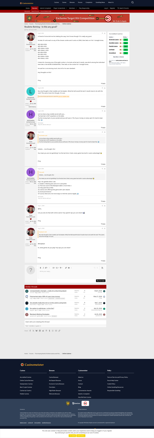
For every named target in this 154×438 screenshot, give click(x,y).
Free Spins (52, 387)
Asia (35, 50)
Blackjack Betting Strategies (39, 314)
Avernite (32, 292)
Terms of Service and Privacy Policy (117, 377)
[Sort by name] (113, 37)
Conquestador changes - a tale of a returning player (48, 291)
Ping (27, 29)
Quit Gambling (37, 422)
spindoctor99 (33, 316)
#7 (104, 228)
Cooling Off (30, 422)
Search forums (35, 11)
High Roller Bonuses (55, 390)
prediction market (60, 298)
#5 (104, 168)
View (125, 39)
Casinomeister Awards (84, 390)
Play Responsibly (84, 8)
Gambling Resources (46, 422)
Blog (79, 387)
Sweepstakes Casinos (26, 384)
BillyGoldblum (33, 304)
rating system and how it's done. (118, 61)
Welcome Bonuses (54, 394)
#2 (104, 88)
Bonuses (72, 2)
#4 (104, 132)
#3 (104, 111)
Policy (109, 370)
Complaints (89, 2)
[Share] (102, 33)
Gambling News (100, 2)
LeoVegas (111, 49)
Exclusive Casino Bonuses (56, 384)
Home (27, 8)
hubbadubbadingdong (96, 310)
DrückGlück (112, 53)
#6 (104, 205)
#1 (104, 33)
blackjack (54, 316)
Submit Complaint (45, 8)
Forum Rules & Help (46, 11)
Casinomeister (83, 370)
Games (64, 2)
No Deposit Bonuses (55, 380)
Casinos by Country (25, 390)
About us (80, 377)
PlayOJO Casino (113, 46)
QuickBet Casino (114, 43)
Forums (80, 2)
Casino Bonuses (53, 377)
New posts (27, 11)
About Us (111, 2)
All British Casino (114, 39)
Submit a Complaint (84, 394)
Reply (103, 83)
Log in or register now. (63, 96)
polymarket (51, 298)
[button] (66, 8)
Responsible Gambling (113, 390)
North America (32, 107)
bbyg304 (32, 310)
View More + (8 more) (118, 57)
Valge (31, 298)
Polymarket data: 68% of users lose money (45, 296)
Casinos (56, 2)
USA (35, 125)
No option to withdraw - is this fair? (42, 308)
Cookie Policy (111, 384)
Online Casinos (45, 292)
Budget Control (23, 422)
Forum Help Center (112, 380)
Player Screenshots (59, 8)
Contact (80, 384)
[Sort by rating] (127, 37)
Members (72, 8)
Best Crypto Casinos (26, 387)
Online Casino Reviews (26, 380)
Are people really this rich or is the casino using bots (48, 303)
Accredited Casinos (25, 377)
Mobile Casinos (24, 394)
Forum (80, 380)
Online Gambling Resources (115, 387)
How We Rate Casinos (84, 397)
